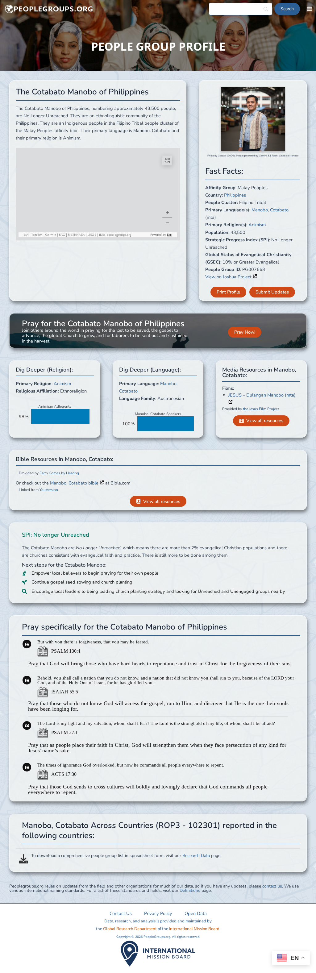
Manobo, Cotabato (270, 210)
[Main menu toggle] (309, 8)
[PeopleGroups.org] (49, 9)
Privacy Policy (158, 913)
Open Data (196, 913)
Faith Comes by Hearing (59, 473)
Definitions (190, 890)
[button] (228, 292)
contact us (272, 886)
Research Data (196, 856)
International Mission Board (194, 929)
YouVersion (49, 489)
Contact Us (121, 913)
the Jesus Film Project (261, 408)
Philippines (235, 195)
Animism (257, 225)
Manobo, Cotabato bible (75, 483)
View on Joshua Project (229, 277)
